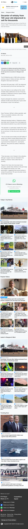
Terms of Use (10, 514)
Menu (4, 2)
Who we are (3, 514)
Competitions (18, 496)
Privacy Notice (17, 514)
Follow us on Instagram (8, 510)
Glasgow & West (10, 12)
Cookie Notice (10, 516)
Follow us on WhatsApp (9, 507)
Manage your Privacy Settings (9, 520)
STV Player (4, 496)
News (2, 12)
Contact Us (3, 516)
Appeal (16, 499)
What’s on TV (4, 499)
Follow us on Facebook (8, 505)
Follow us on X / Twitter (9, 502)
